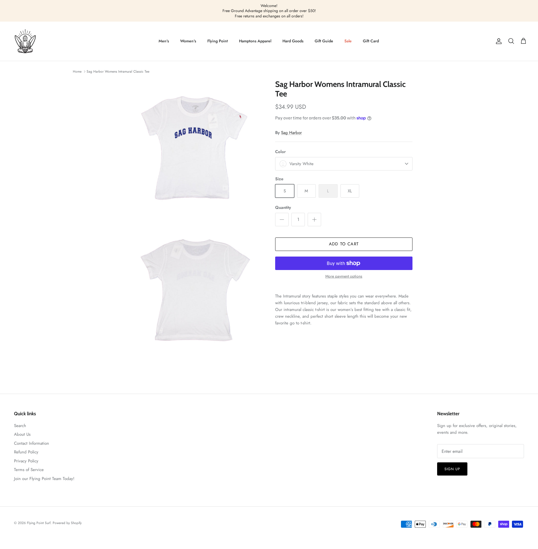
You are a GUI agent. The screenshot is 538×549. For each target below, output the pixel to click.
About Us (22, 434)
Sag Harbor (291, 133)
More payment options (343, 276)
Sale (348, 41)
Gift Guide (324, 41)
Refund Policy (26, 452)
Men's (164, 41)
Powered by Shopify (67, 522)
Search (20, 426)
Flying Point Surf (38, 522)
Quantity (283, 208)
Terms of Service (29, 470)
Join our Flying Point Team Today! (44, 479)
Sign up (452, 469)
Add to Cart (344, 244)
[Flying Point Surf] (25, 41)
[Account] (497, 41)
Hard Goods (292, 41)
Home (77, 71)
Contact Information (31, 443)
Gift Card (371, 41)
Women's (188, 41)
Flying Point (217, 41)
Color (280, 152)
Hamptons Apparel (255, 41)
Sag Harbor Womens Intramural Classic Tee (118, 71)
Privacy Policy (26, 461)
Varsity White (301, 164)
